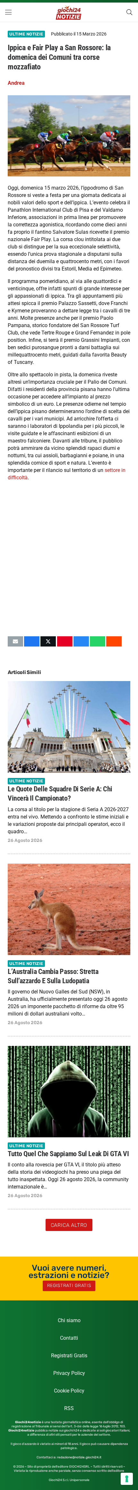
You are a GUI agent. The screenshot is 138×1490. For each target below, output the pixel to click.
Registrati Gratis (69, 1356)
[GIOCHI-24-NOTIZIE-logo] (69, 12)
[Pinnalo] (65, 641)
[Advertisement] (69, 558)
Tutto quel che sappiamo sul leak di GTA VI (68, 1153)
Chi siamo (69, 1320)
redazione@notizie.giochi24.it (79, 1457)
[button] (8, 12)
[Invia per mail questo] (15, 641)
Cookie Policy (69, 1391)
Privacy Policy (69, 1373)
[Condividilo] (31, 641)
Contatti (69, 1338)
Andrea (16, 83)
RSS (69, 1408)
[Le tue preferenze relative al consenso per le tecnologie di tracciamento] (127, 1479)
